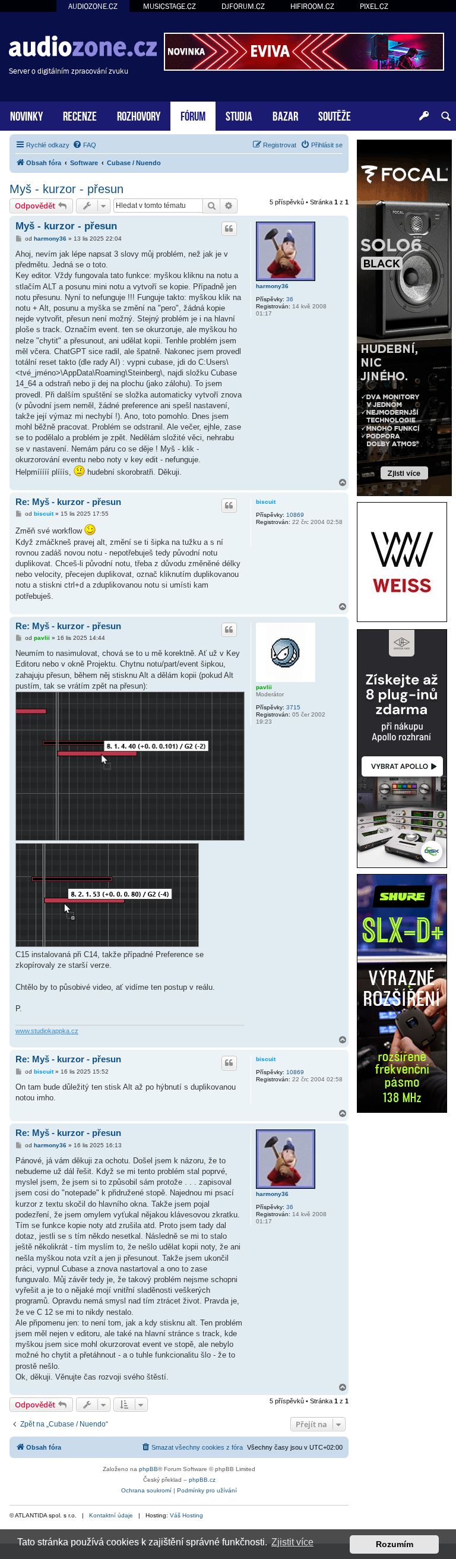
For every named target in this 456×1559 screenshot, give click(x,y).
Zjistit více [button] (292, 1542)
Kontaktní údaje (111, 1515)
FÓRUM (192, 115)
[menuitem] (84, 145)
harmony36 (272, 286)
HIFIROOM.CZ (312, 6)
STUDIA (239, 115)
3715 (293, 707)
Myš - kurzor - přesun (67, 188)
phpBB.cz (202, 1479)
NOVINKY (26, 115)
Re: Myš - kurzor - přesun (68, 502)
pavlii (264, 687)
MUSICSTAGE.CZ (169, 6)
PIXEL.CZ (374, 6)
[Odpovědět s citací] (229, 229)
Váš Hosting (186, 1515)
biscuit (266, 501)
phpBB (148, 1469)
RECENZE (80, 115)
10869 (295, 515)
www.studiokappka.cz (46, 1030)
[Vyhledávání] (446, 116)
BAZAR (285, 115)
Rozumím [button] (394, 1544)
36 (289, 299)
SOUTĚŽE (334, 115)
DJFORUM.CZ (243, 6)
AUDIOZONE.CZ (93, 6)
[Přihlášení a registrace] (424, 116)
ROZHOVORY (138, 115)
